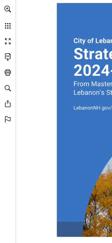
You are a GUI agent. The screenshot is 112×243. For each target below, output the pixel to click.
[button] (8, 9)
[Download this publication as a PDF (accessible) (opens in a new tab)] (8, 57)
